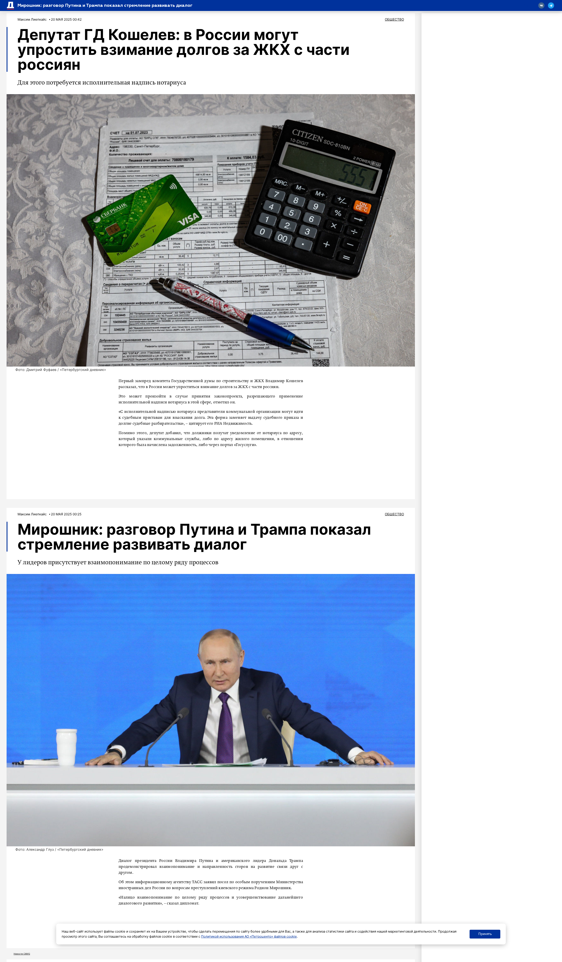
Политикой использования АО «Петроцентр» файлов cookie (249, 936)
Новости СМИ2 (22, 953)
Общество (394, 19)
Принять (485, 934)
